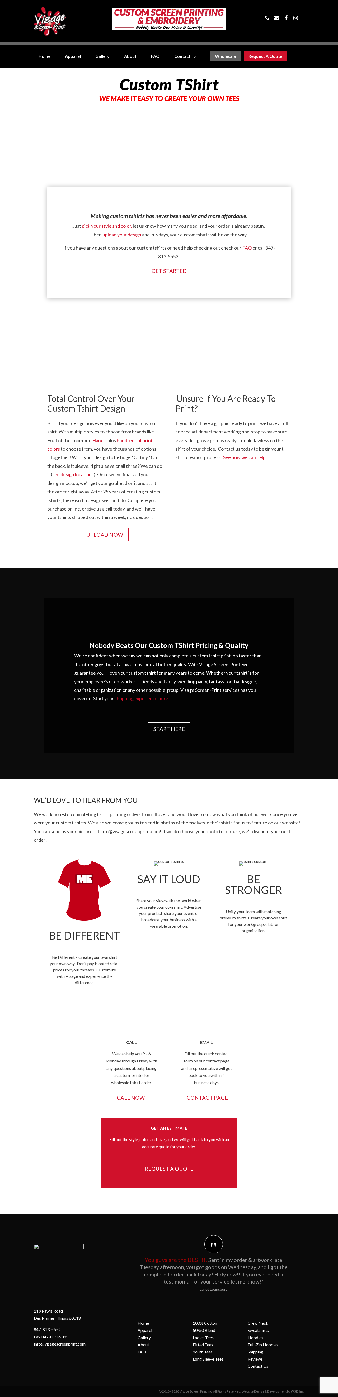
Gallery (102, 56)
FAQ (155, 56)
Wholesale (225, 56)
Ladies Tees (203, 1337)
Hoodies (255, 1337)
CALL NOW (131, 1097)
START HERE (169, 729)
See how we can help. (245, 457)
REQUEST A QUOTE (169, 1168)
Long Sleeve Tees (208, 1358)
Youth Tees (203, 1351)
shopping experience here (141, 698)
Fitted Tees (203, 1344)
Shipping (255, 1351)
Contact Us (258, 1366)
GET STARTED (169, 271)
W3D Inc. (297, 1391)
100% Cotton (205, 1323)
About (130, 56)
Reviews (255, 1358)
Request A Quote (265, 56)
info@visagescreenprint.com (60, 1343)
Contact (182, 56)
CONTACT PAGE (207, 1097)
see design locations (73, 474)
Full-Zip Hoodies (263, 1344)
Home (44, 56)
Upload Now (104, 534)
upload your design (121, 234)
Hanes (99, 440)
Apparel (73, 56)
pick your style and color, (107, 226)
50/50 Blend (204, 1330)
